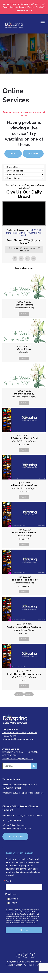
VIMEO (13, 153)
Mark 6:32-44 (35, 230)
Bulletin (14, 248)
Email (8, 881)
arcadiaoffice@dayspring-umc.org (17, 758)
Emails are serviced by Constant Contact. (23, 922)
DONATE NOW (15, 836)
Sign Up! (24, 929)
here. (41, 792)
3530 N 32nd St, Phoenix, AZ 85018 (20, 752)
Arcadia (14, 898)
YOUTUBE (33, 153)
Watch (23, 314)
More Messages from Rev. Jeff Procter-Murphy (24, 234)
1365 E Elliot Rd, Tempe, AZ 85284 (19, 732)
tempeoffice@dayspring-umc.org (17, 739)
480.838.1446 (9, 735)
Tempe (13, 902)
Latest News (29, 248)
